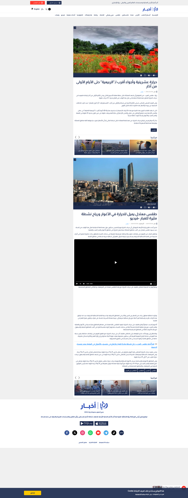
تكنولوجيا (80, 15)
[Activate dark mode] (48, 9)
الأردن (137, 15)
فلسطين (125, 15)
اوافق (32, 493)
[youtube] (98, 432)
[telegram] (106, 432)
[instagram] (82, 432)
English (36, 9)
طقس (117, 15)
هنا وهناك (88, 15)
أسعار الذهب (145, 15)
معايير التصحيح (83, 442)
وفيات (57, 15)
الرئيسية (155, 15)
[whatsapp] (90, 432)
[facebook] (66, 432)
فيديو (63, 15)
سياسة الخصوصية (140, 494)
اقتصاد (102, 15)
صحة (132, 15)
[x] (74, 432)
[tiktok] (113, 432)
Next (75, 137)
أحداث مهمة (71, 15)
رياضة (96, 15)
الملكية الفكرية (93, 442)
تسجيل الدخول (53, 3)
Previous (79, 137)
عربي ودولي (110, 15)
